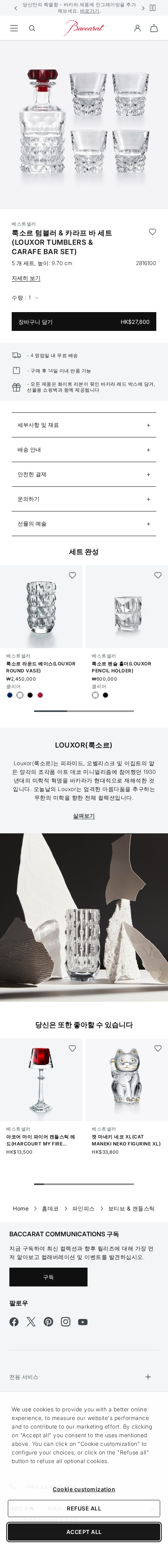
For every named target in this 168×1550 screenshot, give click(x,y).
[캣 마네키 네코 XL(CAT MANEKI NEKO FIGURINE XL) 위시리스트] (158, 1048)
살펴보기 (84, 815)
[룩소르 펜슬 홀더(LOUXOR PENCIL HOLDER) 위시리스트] (158, 575)
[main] (84, 619)
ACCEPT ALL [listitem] (84, 1531)
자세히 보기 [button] (26, 278)
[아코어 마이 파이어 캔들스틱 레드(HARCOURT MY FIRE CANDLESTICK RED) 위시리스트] (72, 1048)
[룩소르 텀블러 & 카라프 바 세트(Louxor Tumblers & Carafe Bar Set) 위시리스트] (152, 242)
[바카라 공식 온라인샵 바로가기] (84, 27)
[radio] (9, 695)
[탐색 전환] (14, 28)
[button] (16, 8)
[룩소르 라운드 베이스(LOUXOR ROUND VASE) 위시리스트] (72, 575)
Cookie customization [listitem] (84, 1489)
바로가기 (90, 11)
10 (129, 1184)
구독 (48, 1277)
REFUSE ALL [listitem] (84, 1508)
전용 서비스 (23, 1376)
